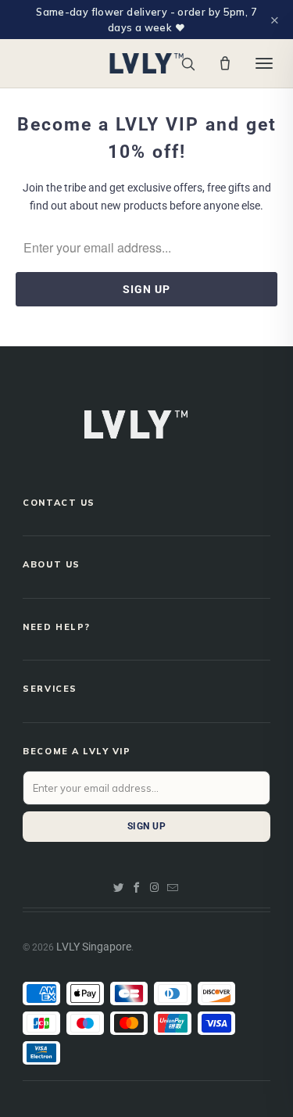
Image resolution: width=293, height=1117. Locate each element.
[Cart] (225, 63)
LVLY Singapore (93, 946)
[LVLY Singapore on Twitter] (119, 888)
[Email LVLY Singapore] (173, 888)
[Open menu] (264, 63)
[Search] (188, 63)
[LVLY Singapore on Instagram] (155, 888)
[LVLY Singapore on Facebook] (137, 888)
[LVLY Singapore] (146, 63)
